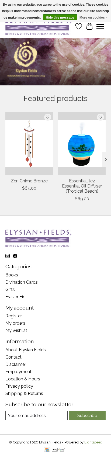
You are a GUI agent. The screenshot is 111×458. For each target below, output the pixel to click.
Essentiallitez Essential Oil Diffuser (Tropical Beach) (82, 186)
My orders (15, 323)
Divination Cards (21, 282)
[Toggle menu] (100, 26)
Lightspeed (93, 442)
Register (13, 315)
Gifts (10, 289)
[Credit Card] (47, 450)
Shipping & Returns (24, 393)
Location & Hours (22, 378)
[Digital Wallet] (58, 450)
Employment (18, 371)
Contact (13, 357)
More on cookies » (93, 17)
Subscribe (87, 415)
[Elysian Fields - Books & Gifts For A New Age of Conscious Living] (38, 26)
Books (11, 274)
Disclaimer (15, 364)
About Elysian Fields (25, 349)
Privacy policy (19, 386)
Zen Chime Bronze (29, 181)
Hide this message (60, 17)
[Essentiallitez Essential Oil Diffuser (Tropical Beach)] (82, 143)
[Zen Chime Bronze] (29, 143)
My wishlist (16, 330)
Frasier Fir (14, 296)
